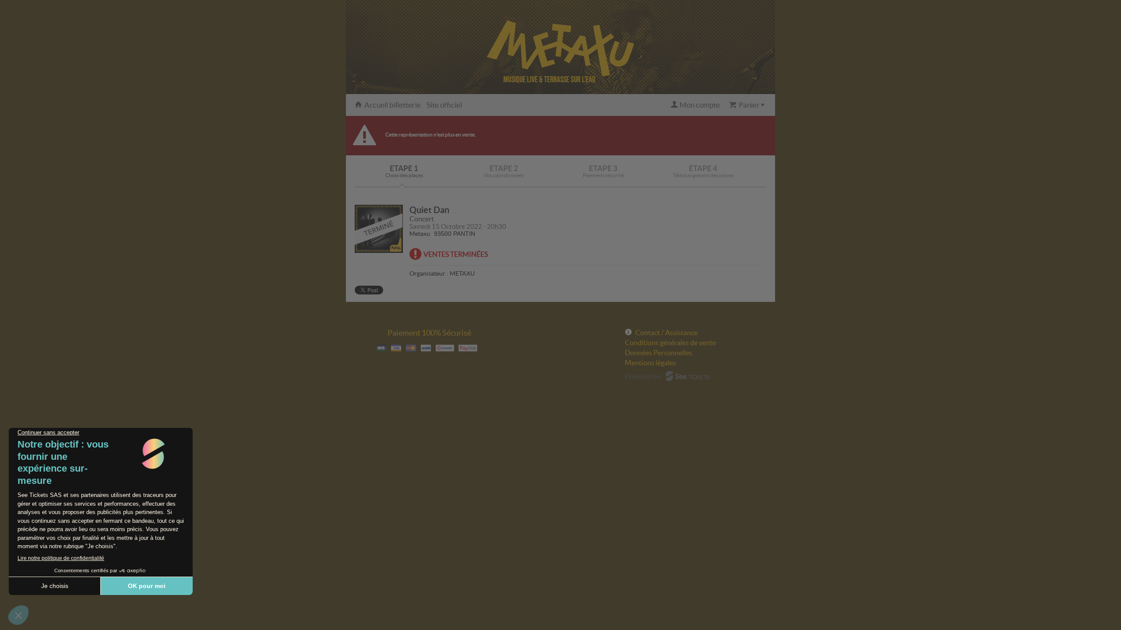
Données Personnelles (658, 353)
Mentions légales (650, 363)
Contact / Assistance (666, 332)
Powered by (643, 376)
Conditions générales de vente (670, 342)
